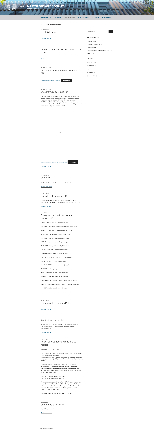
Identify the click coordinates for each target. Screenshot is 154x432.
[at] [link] (69, 226)
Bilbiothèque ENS (91, 65)
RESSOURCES (106, 17)
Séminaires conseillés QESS (94, 44)
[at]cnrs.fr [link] (65, 272)
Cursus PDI (46, 177)
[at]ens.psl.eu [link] (66, 265)
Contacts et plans (91, 47)
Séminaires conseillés (52, 320)
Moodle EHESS (91, 72)
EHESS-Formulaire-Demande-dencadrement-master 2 (54, 162)
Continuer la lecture (46, 38)
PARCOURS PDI (69, 17)
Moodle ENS (90, 69)
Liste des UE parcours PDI (54, 196)
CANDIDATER (57, 17)
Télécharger (66, 80)
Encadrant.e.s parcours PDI (54, 91)
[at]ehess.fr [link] (64, 223)
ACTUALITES (95, 17)
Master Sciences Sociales (46, 6)
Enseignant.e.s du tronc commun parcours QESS (99, 50)
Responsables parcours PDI (55, 303)
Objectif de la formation (53, 404)
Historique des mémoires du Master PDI (50, 80)
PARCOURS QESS (83, 17)
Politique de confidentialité (47, 428)
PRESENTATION (45, 17)
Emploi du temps (49, 32)
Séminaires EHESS (92, 76)
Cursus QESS (90, 53)
